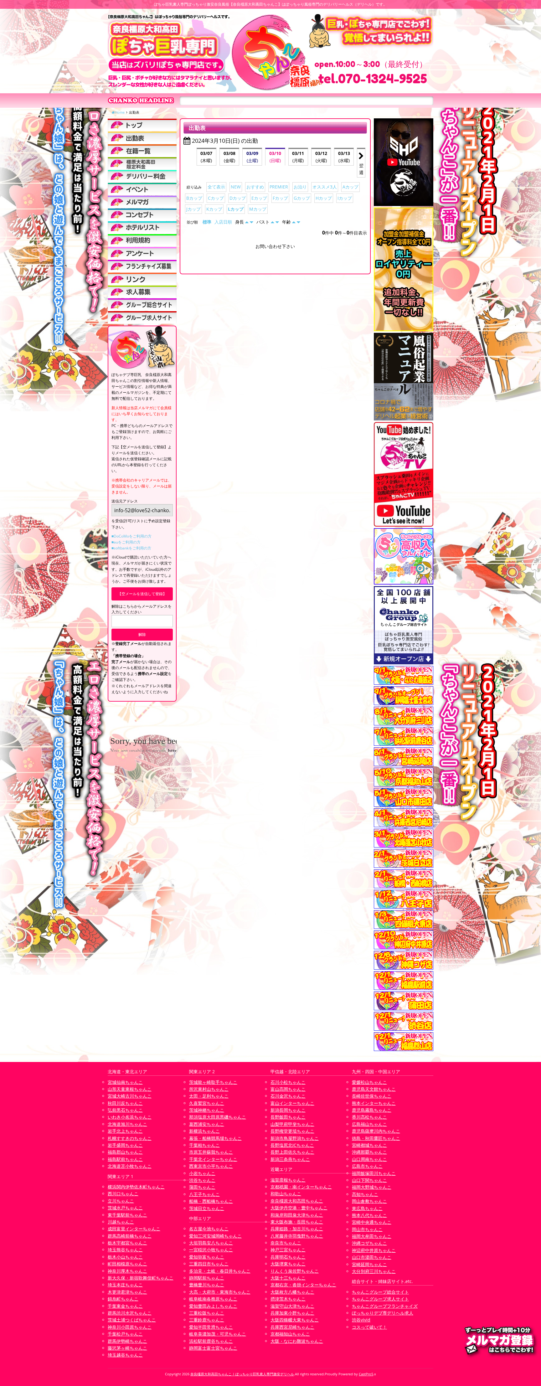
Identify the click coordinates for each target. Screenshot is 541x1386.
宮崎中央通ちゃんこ (371, 1222)
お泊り (300, 187)
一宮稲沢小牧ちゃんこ (211, 1250)
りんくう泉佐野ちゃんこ (294, 1271)
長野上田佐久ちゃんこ (292, 1152)
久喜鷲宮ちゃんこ (206, 1103)
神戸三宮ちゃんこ (288, 1250)
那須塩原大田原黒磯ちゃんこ (217, 1117)
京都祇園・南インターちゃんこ (301, 1187)
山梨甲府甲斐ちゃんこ (292, 1124)
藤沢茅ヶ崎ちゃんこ (127, 1348)
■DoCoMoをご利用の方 (131, 536)
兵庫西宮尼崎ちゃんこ (292, 1327)
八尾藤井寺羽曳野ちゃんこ (296, 1236)
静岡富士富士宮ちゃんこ (213, 1348)
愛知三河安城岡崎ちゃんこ (215, 1236)
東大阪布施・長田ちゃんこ (296, 1222)
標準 (207, 222)
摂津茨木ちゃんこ (288, 1299)
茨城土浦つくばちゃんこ (132, 1320)
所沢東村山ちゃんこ (209, 1089)
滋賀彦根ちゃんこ (288, 1180)
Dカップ (237, 198)
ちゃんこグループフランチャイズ (385, 1306)
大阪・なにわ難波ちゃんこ (296, 1341)
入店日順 (223, 222)
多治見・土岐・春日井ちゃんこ (219, 1271)
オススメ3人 (324, 187)
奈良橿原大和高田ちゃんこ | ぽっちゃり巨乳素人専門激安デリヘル (242, 1374)
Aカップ (350, 187)
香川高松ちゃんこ (369, 1117)
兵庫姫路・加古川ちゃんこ (296, 1229)
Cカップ (216, 198)
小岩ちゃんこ (202, 1173)
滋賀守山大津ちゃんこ (292, 1306)
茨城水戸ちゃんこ (125, 1208)
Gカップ (302, 198)
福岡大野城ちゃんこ (371, 1187)
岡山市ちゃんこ (367, 1229)
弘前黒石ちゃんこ (125, 1110)
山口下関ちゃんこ (369, 1180)
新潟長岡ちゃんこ (288, 1110)
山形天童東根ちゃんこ (130, 1089)
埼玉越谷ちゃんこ (125, 1355)
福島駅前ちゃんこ (125, 1159)
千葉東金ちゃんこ (125, 1306)
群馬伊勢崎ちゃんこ (127, 1341)
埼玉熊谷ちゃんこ (125, 1250)
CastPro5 (366, 1374)
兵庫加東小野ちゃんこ (292, 1313)
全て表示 (216, 187)
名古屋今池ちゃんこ (209, 1229)
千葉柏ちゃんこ (204, 1145)
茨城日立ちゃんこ (206, 1208)
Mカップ (257, 209)
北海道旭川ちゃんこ (127, 1124)
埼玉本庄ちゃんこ (125, 1285)
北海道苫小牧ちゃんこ (130, 1166)
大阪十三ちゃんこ (288, 1278)
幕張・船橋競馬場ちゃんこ (215, 1138)
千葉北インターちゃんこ (213, 1159)
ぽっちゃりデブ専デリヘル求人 (382, 1313)
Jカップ (193, 209)
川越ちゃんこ (121, 1222)
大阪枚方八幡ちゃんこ (292, 1292)
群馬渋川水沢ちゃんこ (130, 1313)
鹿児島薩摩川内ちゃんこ (376, 1131)
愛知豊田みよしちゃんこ (213, 1306)
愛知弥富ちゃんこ (206, 1257)
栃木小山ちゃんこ (125, 1257)
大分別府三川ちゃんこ (374, 1271)
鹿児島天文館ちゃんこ (374, 1089)
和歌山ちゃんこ (285, 1194)
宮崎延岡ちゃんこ (369, 1264)
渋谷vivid (361, 1320)
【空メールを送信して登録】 (142, 593)
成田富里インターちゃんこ (134, 1229)
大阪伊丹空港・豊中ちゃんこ (298, 1208)
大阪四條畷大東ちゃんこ (294, 1320)
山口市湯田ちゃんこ (371, 1257)
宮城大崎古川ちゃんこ (130, 1096)
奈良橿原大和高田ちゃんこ (296, 1201)
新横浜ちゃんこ (204, 1131)
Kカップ (214, 209)
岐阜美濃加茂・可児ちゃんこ (217, 1334)
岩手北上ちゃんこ (125, 1131)
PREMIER (279, 187)
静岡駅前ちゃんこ (206, 1278)
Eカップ (259, 198)
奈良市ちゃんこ (285, 1243)
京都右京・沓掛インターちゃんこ (303, 1285)
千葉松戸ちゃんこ (125, 1334)
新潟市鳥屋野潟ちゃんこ (294, 1138)
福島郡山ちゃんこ (125, 1152)
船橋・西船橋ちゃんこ (211, 1201)
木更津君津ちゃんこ (127, 1292)
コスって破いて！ (369, 1327)
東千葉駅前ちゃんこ (127, 1215)
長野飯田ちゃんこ (288, 1117)
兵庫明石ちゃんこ (288, 1257)
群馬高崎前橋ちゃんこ (130, 1236)
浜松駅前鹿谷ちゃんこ (211, 1341)
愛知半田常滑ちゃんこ (211, 1327)
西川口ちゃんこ (123, 1194)
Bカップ (194, 198)
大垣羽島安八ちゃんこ (211, 1243)
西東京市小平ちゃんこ (211, 1166)
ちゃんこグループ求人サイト (380, 1299)
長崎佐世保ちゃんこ (371, 1096)
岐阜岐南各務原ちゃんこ (213, 1299)
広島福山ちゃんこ (369, 1124)
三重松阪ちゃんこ (206, 1313)
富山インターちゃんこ (292, 1103)
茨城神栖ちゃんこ (206, 1110)
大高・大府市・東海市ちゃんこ (219, 1292)
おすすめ (255, 187)
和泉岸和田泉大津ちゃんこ (296, 1215)
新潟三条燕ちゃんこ (290, 1159)
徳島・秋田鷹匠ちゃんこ (376, 1138)
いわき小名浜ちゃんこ (130, 1117)
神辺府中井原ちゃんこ (374, 1250)
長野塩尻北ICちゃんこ (292, 1145)
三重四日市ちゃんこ (209, 1264)
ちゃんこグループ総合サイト (380, 1292)
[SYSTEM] (142, 163)
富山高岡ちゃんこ (288, 1089)
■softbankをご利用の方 (131, 548)
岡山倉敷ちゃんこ (369, 1201)
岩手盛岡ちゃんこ (125, 1145)
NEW (236, 187)
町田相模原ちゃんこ (127, 1264)
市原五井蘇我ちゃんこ (211, 1152)
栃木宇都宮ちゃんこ (127, 1243)
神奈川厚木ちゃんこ (127, 1271)
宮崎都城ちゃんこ (369, 1145)
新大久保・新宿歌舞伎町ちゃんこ (140, 1278)
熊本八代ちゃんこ (369, 1215)
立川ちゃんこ (121, 1201)
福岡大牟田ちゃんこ (371, 1236)
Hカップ (324, 198)
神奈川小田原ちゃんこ (130, 1327)
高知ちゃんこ (365, 1194)
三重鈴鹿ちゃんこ (206, 1320)
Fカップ (280, 198)
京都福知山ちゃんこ (290, 1334)
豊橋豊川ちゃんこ (206, 1285)
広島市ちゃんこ (367, 1166)
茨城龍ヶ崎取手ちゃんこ (213, 1082)
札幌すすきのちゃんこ (130, 1138)
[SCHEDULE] (142, 137)
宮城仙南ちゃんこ (125, 1082)
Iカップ (344, 198)
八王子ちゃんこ (204, 1194)
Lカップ (236, 209)
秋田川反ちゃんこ (125, 1103)
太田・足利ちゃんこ (209, 1096)
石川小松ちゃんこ (288, 1082)
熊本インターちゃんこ (374, 1103)
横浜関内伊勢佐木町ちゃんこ (136, 1187)
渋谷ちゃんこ (202, 1180)
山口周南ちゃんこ (369, 1159)
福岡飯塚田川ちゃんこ (374, 1173)
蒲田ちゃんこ (202, 1187)
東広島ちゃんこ (367, 1208)
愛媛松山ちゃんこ (369, 1082)
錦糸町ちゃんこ (123, 1299)
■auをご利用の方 (126, 542)
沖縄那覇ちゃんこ (369, 1152)
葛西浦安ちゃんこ (206, 1124)
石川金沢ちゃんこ (288, 1096)
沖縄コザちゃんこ (369, 1243)
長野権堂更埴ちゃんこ (292, 1131)
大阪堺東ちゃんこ (288, 1264)
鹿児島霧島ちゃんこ (371, 1110)
